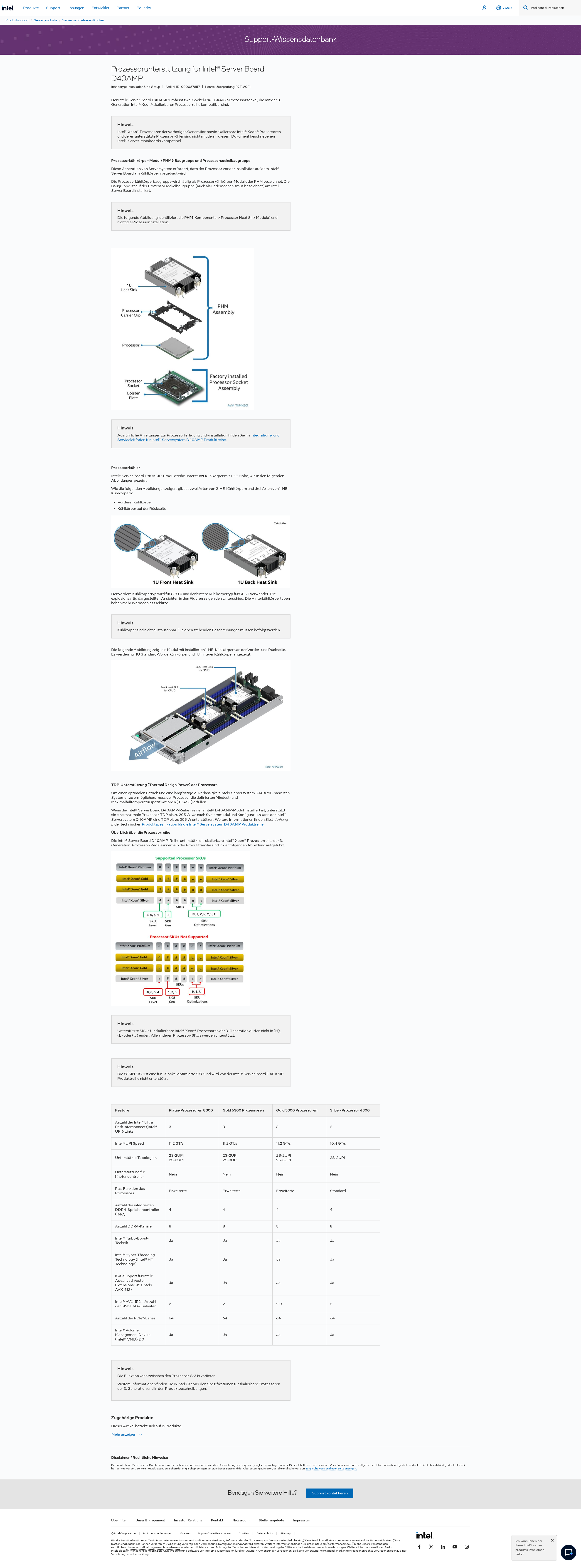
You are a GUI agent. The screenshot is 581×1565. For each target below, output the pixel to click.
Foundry (144, 7)
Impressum (301, 1520)
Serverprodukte (45, 20)
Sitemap (285, 1533)
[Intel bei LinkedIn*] (443, 1546)
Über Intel (118, 1520)
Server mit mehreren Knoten (83, 20)
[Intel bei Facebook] (419, 1546)
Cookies (244, 1533)
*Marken (185, 1533)
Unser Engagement (150, 1520)
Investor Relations (188, 1520)
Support (53, 7)
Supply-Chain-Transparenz (214, 1533)
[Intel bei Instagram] (466, 1546)
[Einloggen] (485, 8)
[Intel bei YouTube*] (455, 1546)
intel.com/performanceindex (333, 1544)
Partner (123, 7)
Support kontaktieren (330, 1493)
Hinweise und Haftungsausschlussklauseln (153, 1547)
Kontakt (217, 1520)
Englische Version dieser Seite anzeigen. (331, 1468)
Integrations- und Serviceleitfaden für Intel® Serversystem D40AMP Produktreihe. (198, 437)
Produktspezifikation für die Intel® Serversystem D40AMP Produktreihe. (203, 824)
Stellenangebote (271, 1520)
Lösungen (75, 7)
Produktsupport (17, 20)
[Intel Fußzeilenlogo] (425, 1535)
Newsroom (240, 1520)
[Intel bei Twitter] (431, 1546)
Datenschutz (264, 1533)
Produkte (31, 7)
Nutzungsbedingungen (157, 1533)
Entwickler (100, 7)
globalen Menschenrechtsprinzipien (141, 1551)
